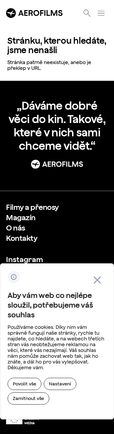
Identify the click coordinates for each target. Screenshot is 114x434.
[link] (32, 207)
